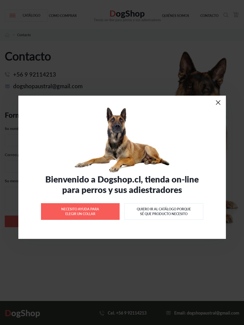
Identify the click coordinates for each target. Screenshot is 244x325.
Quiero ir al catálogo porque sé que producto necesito (164, 211)
